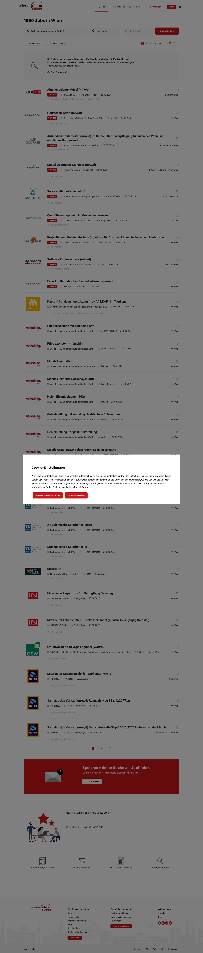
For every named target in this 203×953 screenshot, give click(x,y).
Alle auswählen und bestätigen (48, 495)
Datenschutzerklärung (77, 487)
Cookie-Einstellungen (76, 495)
